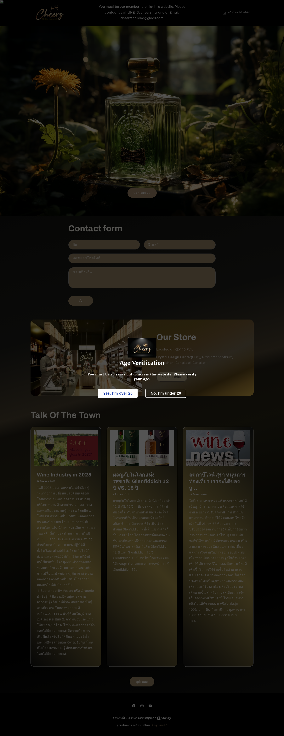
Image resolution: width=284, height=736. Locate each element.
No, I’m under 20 (166, 393)
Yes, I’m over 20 (118, 393)
